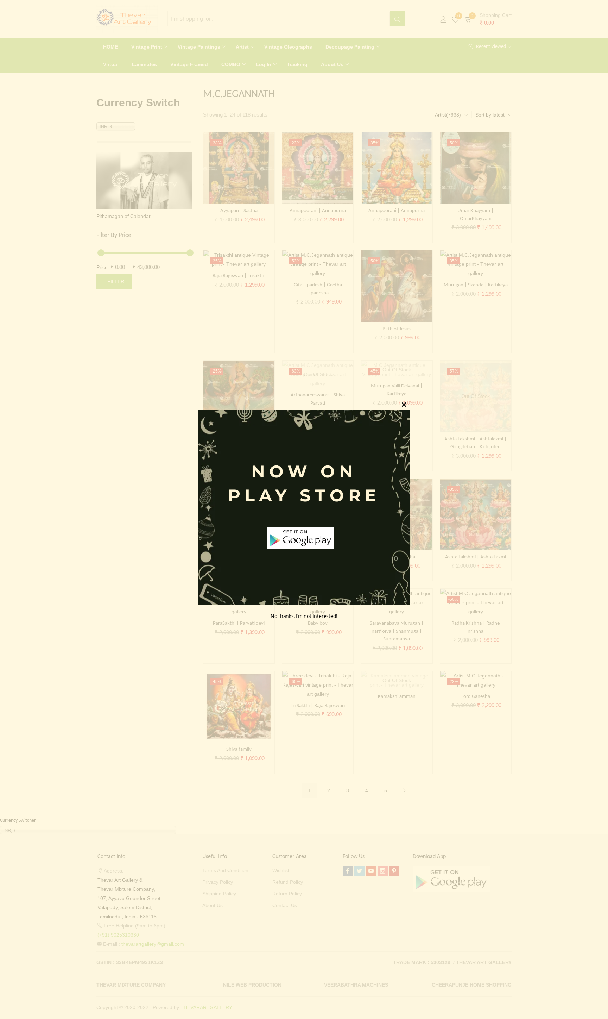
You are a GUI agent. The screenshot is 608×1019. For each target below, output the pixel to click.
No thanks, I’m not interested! (304, 616)
